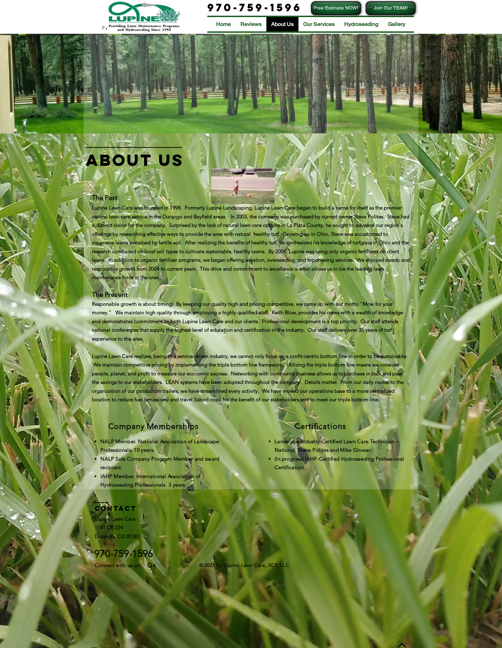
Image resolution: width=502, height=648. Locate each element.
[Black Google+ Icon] (151, 565)
